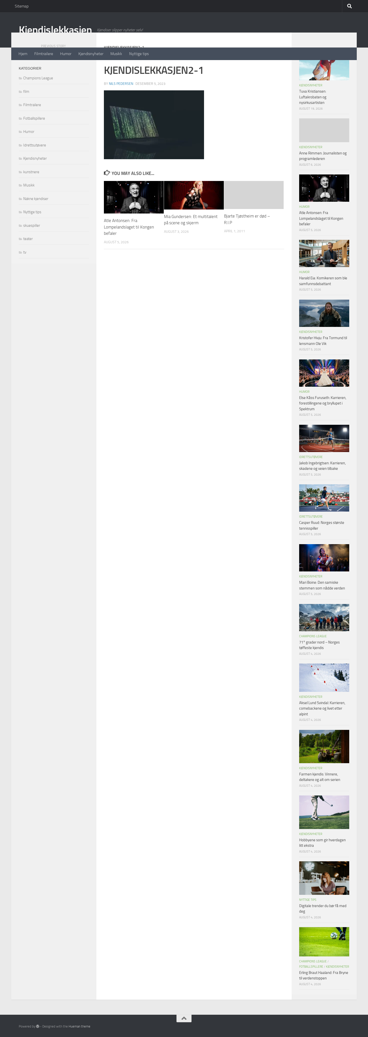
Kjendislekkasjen (55, 30)
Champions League (38, 78)
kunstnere (31, 172)
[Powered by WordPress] (37, 1026)
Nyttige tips (139, 53)
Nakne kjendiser (35, 198)
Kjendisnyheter (90, 53)
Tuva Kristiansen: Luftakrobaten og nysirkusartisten (312, 97)
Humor (65, 53)
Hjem (23, 53)
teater (28, 239)
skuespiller (31, 225)
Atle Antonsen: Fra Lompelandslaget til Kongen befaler (129, 227)
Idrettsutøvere (34, 145)
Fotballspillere (34, 118)
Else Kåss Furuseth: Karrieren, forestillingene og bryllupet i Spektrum (322, 403)
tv (24, 252)
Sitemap (22, 6)
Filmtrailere (43, 53)
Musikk (116, 53)
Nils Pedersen (121, 84)
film (26, 91)
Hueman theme (79, 1026)
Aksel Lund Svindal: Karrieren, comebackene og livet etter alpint (322, 708)
